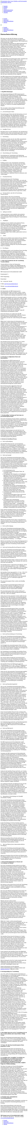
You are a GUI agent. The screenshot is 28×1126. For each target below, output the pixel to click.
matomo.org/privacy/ (5, 969)
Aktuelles (5, 12)
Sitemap (5, 22)
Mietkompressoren (7, 11)
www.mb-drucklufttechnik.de (11, 286)
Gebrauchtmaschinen (8, 10)
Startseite (5, 6)
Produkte (5, 7)
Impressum (5, 20)
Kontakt (5, 18)
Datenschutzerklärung (8, 21)
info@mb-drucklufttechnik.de (11, 283)
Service (5, 8)
